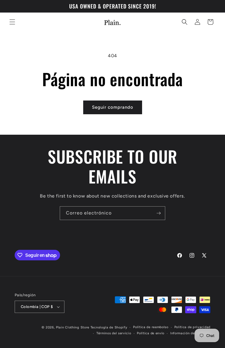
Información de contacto (190, 333)
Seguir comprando (112, 107)
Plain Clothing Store (72, 327)
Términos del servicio (113, 333)
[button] (12, 21)
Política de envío (150, 333)
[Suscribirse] (158, 213)
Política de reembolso (150, 327)
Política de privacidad (192, 327)
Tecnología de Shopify (109, 327)
